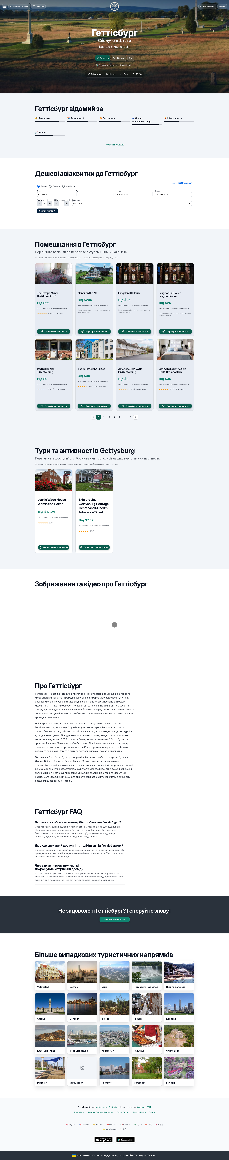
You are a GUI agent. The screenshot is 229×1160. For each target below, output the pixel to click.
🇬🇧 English (70, 1124)
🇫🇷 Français (84, 1124)
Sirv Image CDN (143, 1107)
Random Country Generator (100, 1112)
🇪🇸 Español (98, 1124)
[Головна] (114, 6)
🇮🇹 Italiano (125, 1124)
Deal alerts (79, 1112)
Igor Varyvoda (100, 1107)
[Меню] (4, 6)
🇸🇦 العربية (138, 1124)
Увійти (222, 6)
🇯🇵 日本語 (159, 1124)
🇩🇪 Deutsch (112, 1124)
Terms (152, 1112)
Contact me (114, 1107)
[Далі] (135, 417)
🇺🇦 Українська (109, 1129)
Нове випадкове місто (114, 919)
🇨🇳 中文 (148, 1124)
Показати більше (114, 144)
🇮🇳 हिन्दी (123, 1129)
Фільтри (120, 58)
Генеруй (104, 58)
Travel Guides (122, 1112)
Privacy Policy (139, 1112)
